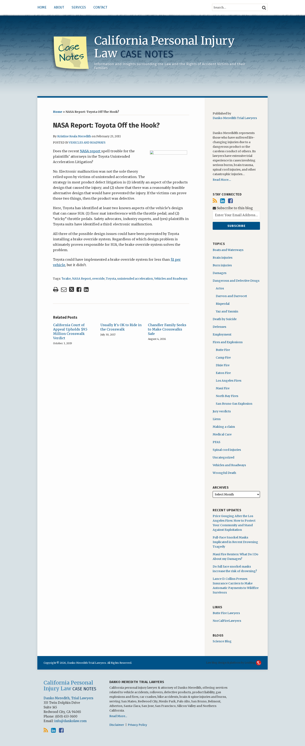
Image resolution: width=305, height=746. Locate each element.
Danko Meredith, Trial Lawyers (68, 698)
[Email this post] (64, 289)
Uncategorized (223, 457)
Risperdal (222, 304)
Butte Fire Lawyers (226, 613)
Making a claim (224, 427)
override (98, 278)
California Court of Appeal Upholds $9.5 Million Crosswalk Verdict (70, 331)
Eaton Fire (223, 373)
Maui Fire (222, 388)
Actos (220, 288)
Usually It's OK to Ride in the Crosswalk (121, 327)
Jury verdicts (222, 411)
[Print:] (55, 289)
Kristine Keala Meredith (74, 136)
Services (79, 7)
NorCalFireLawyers (227, 621)
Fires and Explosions (228, 342)
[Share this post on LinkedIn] (86, 289)
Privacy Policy (137, 725)
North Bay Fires (227, 396)
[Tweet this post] (71, 289)
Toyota (111, 278)
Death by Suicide (225, 319)
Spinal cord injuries (227, 450)
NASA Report (81, 278)
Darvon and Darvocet (231, 296)
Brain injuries (222, 257)
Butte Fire (223, 350)
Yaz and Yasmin (227, 311)
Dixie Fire (222, 365)
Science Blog (222, 641)
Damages (219, 273)
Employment (222, 334)
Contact (100, 7)
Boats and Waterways (228, 250)
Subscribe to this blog (234, 208)
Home (41, 7)
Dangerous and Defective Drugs (236, 281)
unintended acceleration (135, 278)
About (59, 7)
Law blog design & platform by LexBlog (231, 662)
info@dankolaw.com (70, 721)
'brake (66, 278)
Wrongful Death (224, 473)
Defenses (219, 327)
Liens (217, 419)
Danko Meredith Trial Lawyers (235, 118)
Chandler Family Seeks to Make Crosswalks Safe (167, 329)
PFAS (216, 442)
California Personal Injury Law (164, 46)
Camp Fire (223, 357)
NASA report (90, 151)
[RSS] (215, 201)
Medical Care (222, 434)
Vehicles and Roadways (87, 142)
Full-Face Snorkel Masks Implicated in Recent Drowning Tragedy (235, 542)
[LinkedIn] (222, 201)
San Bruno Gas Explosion (234, 404)
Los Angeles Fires (228, 380)
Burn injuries (222, 265)
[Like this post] (79, 289)
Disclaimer (116, 725)
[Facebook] (230, 201)
